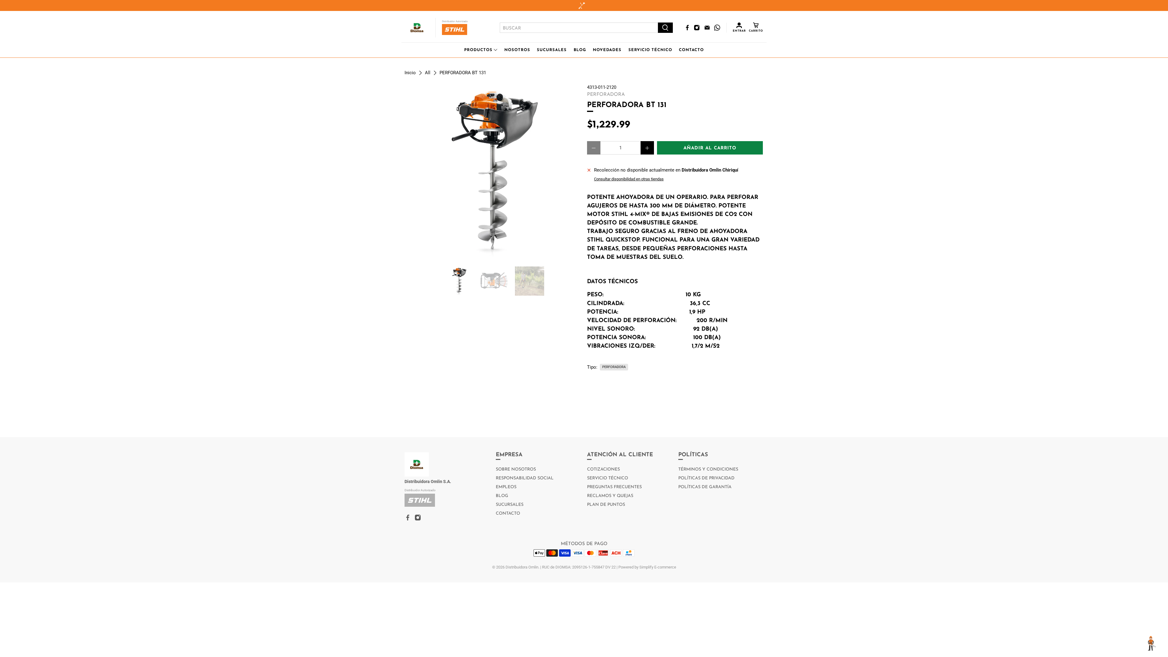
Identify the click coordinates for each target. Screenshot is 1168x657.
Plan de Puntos (606, 504)
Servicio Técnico (650, 50)
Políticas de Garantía (705, 487)
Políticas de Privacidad (706, 478)
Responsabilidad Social (525, 478)
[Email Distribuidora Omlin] (707, 28)
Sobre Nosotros (516, 469)
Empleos (506, 487)
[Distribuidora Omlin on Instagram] (697, 28)
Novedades (607, 50)
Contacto (691, 50)
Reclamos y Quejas (610, 496)
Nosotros (517, 50)
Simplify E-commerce (657, 567)
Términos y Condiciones (708, 469)
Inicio (410, 73)
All (427, 73)
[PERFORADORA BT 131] (493, 172)
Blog (580, 50)
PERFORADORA (614, 367)
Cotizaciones (603, 469)
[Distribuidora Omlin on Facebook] (687, 28)
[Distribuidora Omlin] (417, 28)
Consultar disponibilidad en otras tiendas (629, 179)
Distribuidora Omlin (522, 567)
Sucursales (552, 50)
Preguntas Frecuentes (614, 487)
